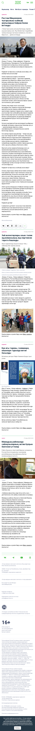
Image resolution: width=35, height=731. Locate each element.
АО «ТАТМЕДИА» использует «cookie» (11, 706)
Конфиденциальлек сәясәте (24, 723)
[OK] (30, 557)
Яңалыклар (5, 9)
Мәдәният (4, 344)
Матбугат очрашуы (21, 9)
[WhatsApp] (16, 225)
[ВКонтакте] (3, 225)
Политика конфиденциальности (10, 713)
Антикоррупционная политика (9, 703)
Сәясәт (3, 438)
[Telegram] (7, 225)
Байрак (25, 388)
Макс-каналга (27, 214)
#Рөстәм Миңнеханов (7, 220)
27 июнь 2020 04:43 (28, 438)
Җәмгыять (4, 14)
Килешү (17, 728)
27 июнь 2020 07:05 (28, 231)
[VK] (5, 557)
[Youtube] (22, 557)
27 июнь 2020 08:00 (28, 14)
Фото (12, 9)
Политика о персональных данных (11, 700)
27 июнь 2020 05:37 (28, 344)
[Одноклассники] (12, 225)
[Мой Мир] (20, 225)
